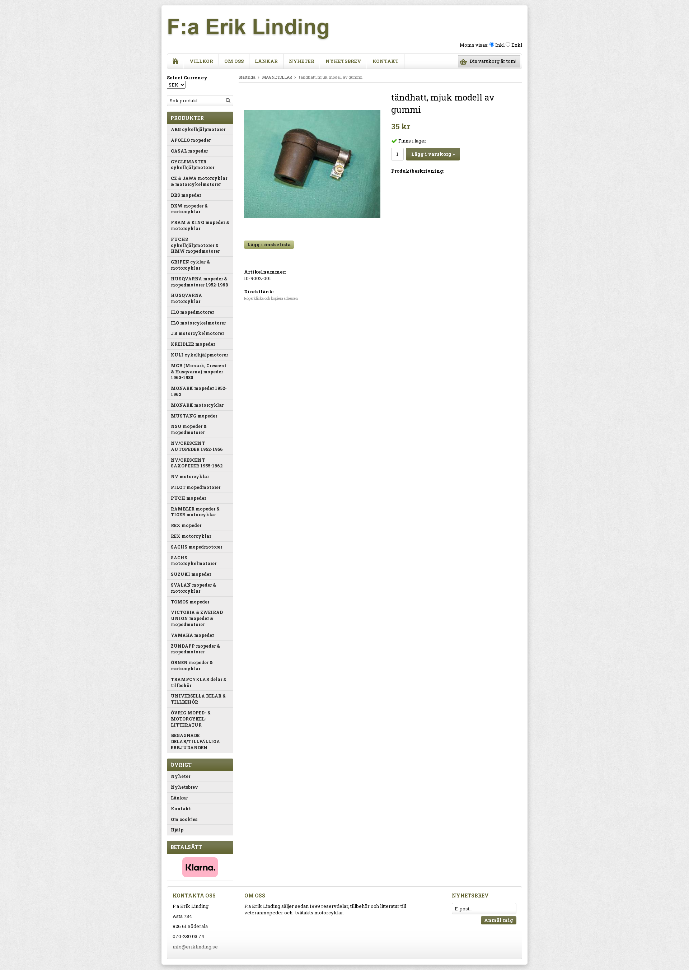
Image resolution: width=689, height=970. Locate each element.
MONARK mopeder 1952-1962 (199, 391)
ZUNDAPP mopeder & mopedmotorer (195, 649)
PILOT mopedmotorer (195, 487)
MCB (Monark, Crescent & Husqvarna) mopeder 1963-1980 (198, 372)
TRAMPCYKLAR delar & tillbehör (198, 682)
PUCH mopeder (188, 498)
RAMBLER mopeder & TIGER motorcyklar (195, 512)
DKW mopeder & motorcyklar (189, 209)
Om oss (234, 61)
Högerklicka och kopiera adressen (271, 298)
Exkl (516, 45)
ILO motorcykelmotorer (198, 323)
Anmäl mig (498, 920)
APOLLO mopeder (191, 140)
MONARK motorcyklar (197, 405)
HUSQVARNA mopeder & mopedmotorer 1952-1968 (199, 282)
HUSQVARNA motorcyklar (186, 298)
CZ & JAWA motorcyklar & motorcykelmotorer (199, 181)
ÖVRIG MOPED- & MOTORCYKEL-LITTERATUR (191, 719)
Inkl (500, 45)
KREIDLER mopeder (193, 344)
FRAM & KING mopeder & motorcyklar (200, 225)
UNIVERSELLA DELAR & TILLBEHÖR (198, 699)
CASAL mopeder (189, 151)
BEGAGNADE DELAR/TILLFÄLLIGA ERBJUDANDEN (195, 741)
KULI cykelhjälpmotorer (199, 355)
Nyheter (301, 61)
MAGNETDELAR (277, 77)
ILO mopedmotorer (192, 312)
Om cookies (184, 819)
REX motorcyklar (191, 536)
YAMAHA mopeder (192, 635)
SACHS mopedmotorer (196, 547)
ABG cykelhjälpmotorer (198, 129)
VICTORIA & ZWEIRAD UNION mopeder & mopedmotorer (197, 618)
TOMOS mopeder (190, 602)
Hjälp (177, 830)
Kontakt (385, 61)
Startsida (247, 77)
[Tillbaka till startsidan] (175, 61)
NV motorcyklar (190, 476)
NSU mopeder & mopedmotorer (189, 429)
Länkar (266, 61)
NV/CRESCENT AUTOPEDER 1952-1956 (197, 446)
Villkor (201, 61)
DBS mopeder (186, 195)
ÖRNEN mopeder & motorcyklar (192, 665)
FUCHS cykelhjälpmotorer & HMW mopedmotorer (195, 245)
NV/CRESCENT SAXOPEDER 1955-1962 (196, 463)
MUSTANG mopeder (194, 416)
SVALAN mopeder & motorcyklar (193, 588)
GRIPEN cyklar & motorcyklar (190, 265)
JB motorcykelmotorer (197, 333)
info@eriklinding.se (195, 946)
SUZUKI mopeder (191, 574)
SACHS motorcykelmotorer (193, 560)
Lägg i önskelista (269, 244)
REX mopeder (186, 525)
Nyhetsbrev (343, 61)
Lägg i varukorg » (433, 154)
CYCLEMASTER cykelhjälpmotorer (192, 165)
